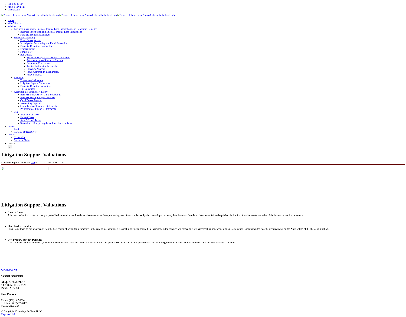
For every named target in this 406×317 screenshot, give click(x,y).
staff (33, 162)
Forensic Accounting (24, 37)
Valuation (18, 77)
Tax (16, 111)
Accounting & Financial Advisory (31, 91)
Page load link (8, 314)
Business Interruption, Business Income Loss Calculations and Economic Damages (55, 29)
